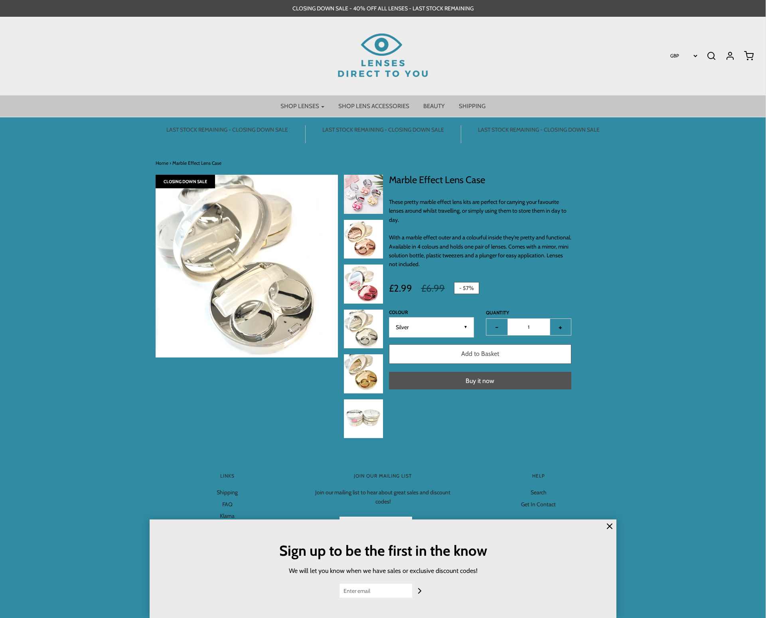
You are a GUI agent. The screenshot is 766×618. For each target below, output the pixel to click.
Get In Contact (538, 504)
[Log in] (726, 56)
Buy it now (480, 381)
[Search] (711, 56)
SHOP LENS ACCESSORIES (373, 106)
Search (539, 492)
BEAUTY (434, 106)
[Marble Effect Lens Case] (363, 194)
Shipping (227, 492)
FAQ (227, 504)
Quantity (497, 313)
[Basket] (745, 56)
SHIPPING (472, 106)
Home (162, 163)
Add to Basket (480, 353)
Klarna (227, 515)
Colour (398, 312)
